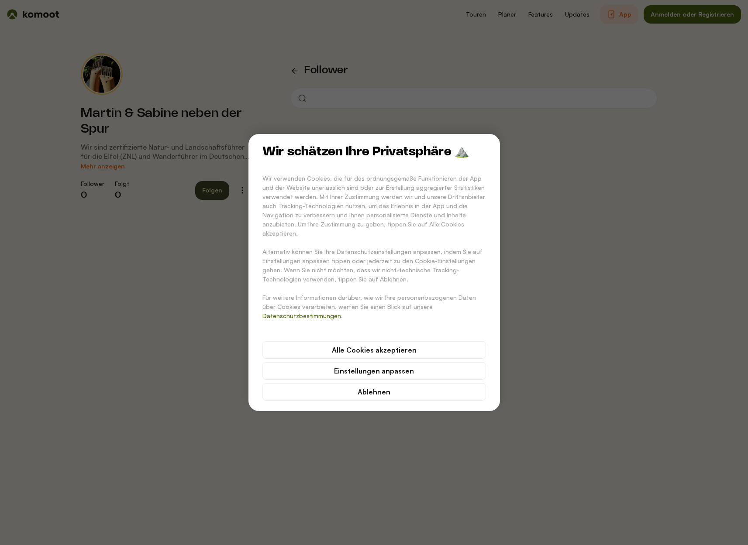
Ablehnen (374, 391)
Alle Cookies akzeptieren (374, 350)
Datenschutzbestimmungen (301, 315)
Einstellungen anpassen (374, 371)
